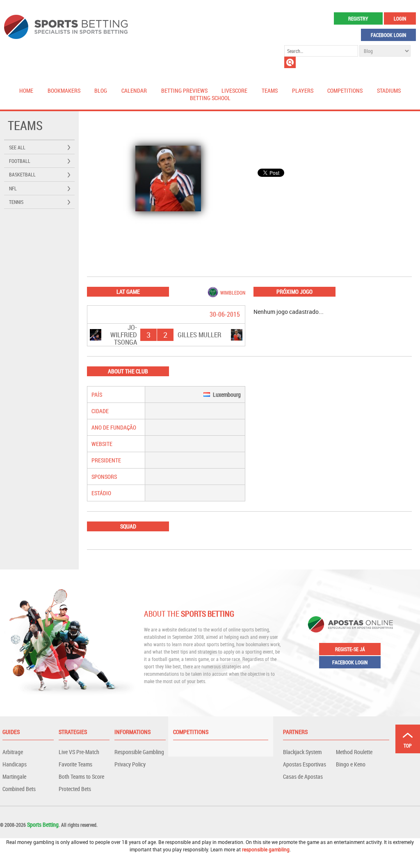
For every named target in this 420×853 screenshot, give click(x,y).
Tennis (16, 202)
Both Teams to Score (81, 776)
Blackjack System (302, 752)
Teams (270, 90)
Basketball (22, 174)
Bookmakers (64, 90)
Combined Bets (19, 789)
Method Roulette (354, 752)
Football (19, 161)
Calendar (134, 90)
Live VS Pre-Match (79, 752)
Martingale (14, 776)
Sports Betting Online (66, 27)
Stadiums (389, 90)
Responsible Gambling (139, 752)
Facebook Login (388, 35)
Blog (100, 90)
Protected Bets (75, 789)
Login (400, 18)
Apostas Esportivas (304, 764)
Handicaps (14, 764)
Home (26, 90)
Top (408, 745)
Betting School (210, 98)
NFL (13, 188)
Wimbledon (232, 292)
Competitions (345, 90)
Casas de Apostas (303, 776)
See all (17, 147)
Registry (358, 18)
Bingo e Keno (350, 764)
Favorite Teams (75, 764)
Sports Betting (43, 824)
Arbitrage (12, 752)
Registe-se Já (350, 649)
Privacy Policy (130, 764)
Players (302, 90)
